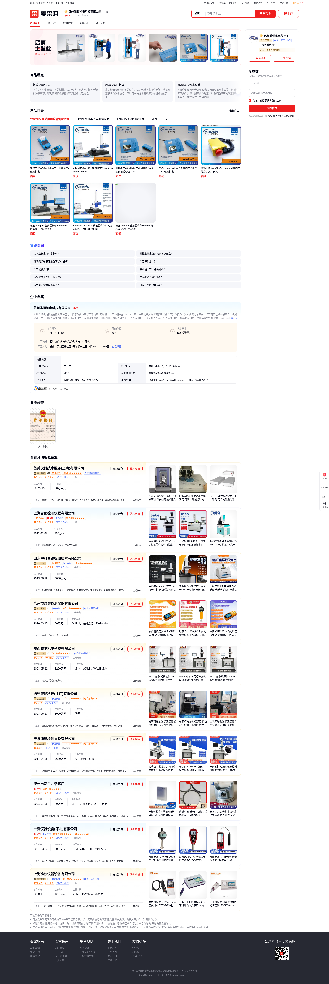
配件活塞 (114, 816)
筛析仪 (75, 861)
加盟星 (135, 952)
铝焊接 (45, 816)
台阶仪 (67, 500)
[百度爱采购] (44, 14)
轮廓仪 (45, 680)
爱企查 (135, 947)
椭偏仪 (75, 500)
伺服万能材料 (71, 545)
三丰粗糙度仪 (96, 590)
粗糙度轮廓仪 (110, 590)
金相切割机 (70, 590)
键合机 (60, 500)
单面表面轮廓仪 (127, 500)
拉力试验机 (58, 545)
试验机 (60, 861)
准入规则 (84, 947)
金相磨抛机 (47, 590)
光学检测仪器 (73, 771)
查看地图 (117, 346)
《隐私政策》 (289, 116)
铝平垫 (60, 816)
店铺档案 (137, 500)
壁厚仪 (60, 635)
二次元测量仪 (59, 771)
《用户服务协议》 (275, 116)
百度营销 (137, 956)
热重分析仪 (104, 906)
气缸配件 (124, 816)
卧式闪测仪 (118, 726)
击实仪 (67, 861)
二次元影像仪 (105, 726)
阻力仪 (112, 861)
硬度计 (67, 635)
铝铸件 (106, 816)
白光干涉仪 (84, 500)
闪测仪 (87, 726)
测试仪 (90, 861)
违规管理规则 (87, 956)
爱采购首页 (209, 3)
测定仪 (97, 861)
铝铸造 (98, 816)
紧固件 (52, 816)
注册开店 (295, 3)
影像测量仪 (47, 545)
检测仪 (45, 635)
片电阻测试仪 (97, 500)
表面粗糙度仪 (83, 590)
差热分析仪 (115, 906)
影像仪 (66, 726)
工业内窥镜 (58, 906)
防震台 (45, 500)
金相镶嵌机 (58, 590)
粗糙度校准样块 (71, 816)
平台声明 (112, 947)
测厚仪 (52, 635)
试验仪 (105, 861)
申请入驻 (59, 952)
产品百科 (112, 952)
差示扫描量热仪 (90, 906)
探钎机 (45, 861)
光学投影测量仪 (88, 771)
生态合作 (112, 956)
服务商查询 (61, 956)
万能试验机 (47, 906)
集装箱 (52, 861)
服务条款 (35, 956)
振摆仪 (120, 861)
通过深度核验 (93, 473)
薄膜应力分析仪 (112, 500)
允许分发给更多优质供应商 (266, 100)
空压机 (91, 816)
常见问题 (35, 952)
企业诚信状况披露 (58, 388)
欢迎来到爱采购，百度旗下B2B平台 (46, 3)
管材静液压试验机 (73, 906)
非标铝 (83, 816)
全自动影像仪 (76, 726)
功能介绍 (35, 947)
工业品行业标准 (88, 952)
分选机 (52, 500)
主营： (38, 500)
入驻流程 (59, 947)
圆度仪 (121, 590)
